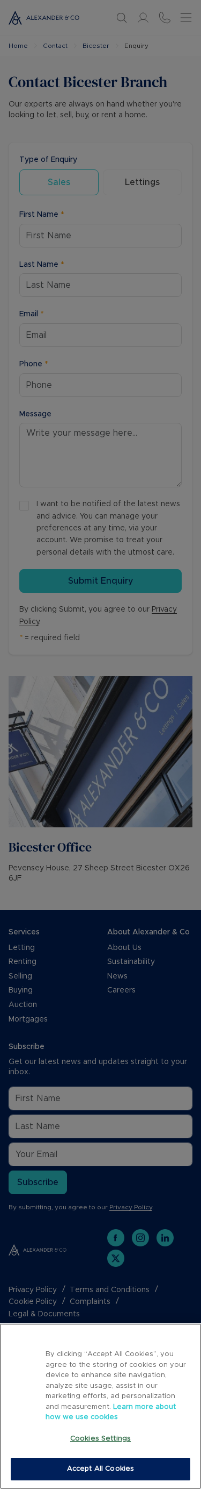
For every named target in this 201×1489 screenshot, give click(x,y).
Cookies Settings (100, 1438)
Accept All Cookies (100, 1468)
